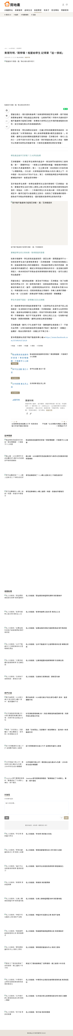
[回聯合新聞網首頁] (7, 3)
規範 (7, 818)
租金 (13, 345)
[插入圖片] (61, 817)
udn (6, 48)
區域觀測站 (8, 10)
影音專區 (55, 10)
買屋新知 (65, 10)
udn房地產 (12, 48)
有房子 (46, 10)
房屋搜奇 (18, 10)
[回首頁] (12, 3)
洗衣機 (40, 345)
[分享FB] (6, 110)
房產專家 (38, 10)
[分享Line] (6, 115)
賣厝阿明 (27, 57)
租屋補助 (25, 15)
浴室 (34, 15)
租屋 (26, 345)
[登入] (63, 4)
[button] (67, 4)
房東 (20, 345)
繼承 (16, 15)
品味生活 (28, 10)
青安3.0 (8, 15)
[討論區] (6, 121)
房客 (33, 345)
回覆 (66, 818)
